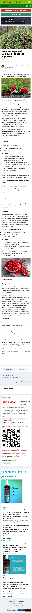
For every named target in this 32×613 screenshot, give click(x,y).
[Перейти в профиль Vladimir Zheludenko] (2, 66)
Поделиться (8, 369)
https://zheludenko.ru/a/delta (8, 457)
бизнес (15, 426)
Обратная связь (11, 601)
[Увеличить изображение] (16, 88)
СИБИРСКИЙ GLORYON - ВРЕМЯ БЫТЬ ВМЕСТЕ (16, 10)
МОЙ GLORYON (7, 19)
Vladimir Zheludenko (8, 21)
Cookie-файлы (21, 601)
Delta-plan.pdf (7, 463)
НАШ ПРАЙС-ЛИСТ (16, 14)
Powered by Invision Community (16, 605)
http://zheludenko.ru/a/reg (7, 423)
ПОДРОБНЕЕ (7, 596)
